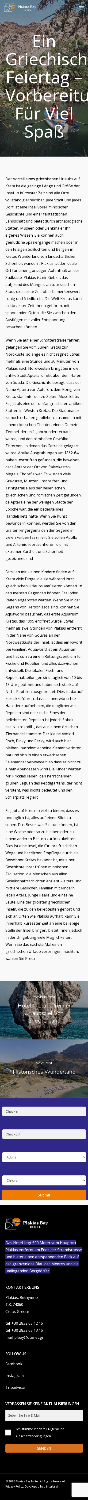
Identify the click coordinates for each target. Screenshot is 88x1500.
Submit (44, 1195)
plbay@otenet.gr (29, 1337)
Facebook (13, 1363)
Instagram (14, 1375)
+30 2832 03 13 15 (27, 1330)
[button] (81, 7)
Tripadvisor (15, 1387)
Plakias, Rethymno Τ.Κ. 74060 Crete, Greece (21, 1304)
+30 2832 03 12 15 (27, 1323)
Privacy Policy (14, 1486)
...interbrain (51, 1486)
